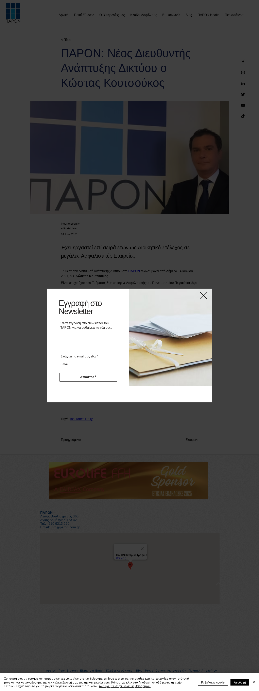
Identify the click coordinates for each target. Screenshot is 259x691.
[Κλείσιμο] (254, 682)
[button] (203, 295)
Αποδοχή (240, 682)
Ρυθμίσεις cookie (213, 682)
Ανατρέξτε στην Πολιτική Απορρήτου (125, 686)
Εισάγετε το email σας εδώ (78, 356)
